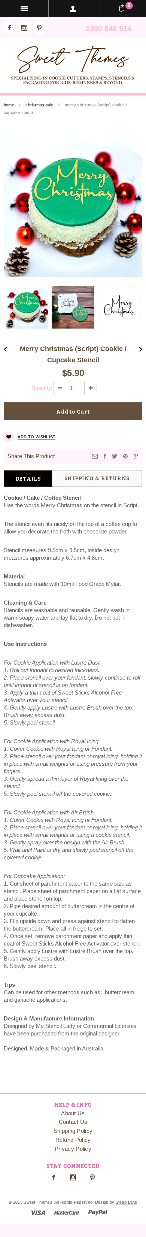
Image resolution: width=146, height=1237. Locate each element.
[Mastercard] (66, 1212)
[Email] (95, 456)
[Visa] (38, 1212)
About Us (73, 1113)
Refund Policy (73, 1140)
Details (28, 478)
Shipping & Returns (97, 478)
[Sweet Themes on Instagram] (24, 27)
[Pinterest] (125, 456)
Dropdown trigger (73, 8)
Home (9, 105)
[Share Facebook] (105, 456)
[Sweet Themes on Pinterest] (39, 27)
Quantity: (41, 388)
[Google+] (136, 456)
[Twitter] (114, 456)
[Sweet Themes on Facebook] (9, 27)
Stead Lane (126, 1202)
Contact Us (73, 1122)
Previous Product (5, 349)
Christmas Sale (39, 105)
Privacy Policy (73, 1149)
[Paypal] (98, 1212)
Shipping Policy (73, 1131)
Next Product (140, 349)
